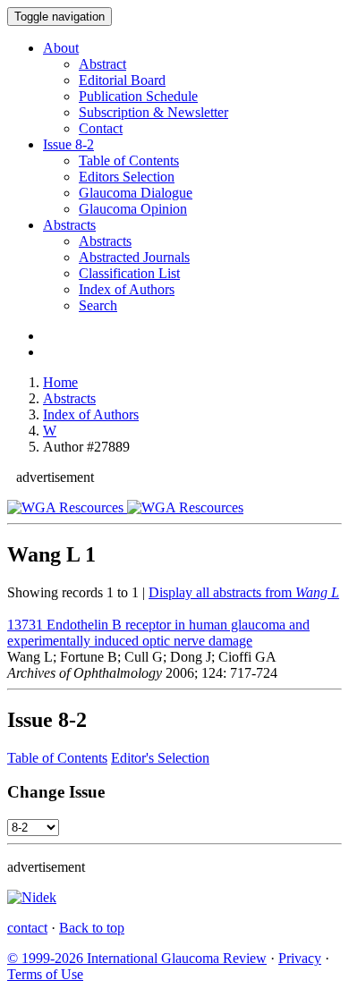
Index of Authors (126, 289)
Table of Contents (129, 160)
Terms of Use (45, 974)
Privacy (299, 958)
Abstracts (69, 224)
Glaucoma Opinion (133, 208)
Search (98, 305)
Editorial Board (122, 80)
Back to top (91, 927)
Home (60, 382)
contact (27, 927)
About (61, 47)
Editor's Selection (160, 757)
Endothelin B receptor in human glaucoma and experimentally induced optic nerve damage (158, 632)
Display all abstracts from (244, 592)
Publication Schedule (138, 96)
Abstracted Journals (134, 257)
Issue (68, 144)
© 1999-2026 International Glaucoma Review (137, 958)
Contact (101, 128)
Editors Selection (126, 176)
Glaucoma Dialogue (135, 192)
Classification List (129, 273)
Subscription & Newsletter (153, 112)
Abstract (102, 64)
